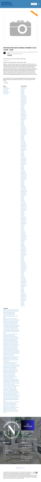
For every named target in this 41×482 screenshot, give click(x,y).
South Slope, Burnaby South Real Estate (10, 398)
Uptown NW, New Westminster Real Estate (11, 402)
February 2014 (23, 278)
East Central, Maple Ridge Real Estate (10, 348)
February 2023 (23, 142)
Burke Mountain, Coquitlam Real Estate (10, 322)
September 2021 (24, 163)
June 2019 (22, 197)
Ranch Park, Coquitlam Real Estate (9, 388)
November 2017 (23, 221)
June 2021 (22, 167)
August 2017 (23, 224)
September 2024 (24, 118)
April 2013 (22, 291)
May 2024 (22, 123)
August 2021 (23, 164)
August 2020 (23, 179)
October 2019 (23, 192)
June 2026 (22, 91)
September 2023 (24, 133)
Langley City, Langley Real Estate (9, 363)
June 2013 (22, 289)
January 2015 (23, 264)
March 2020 (23, 186)
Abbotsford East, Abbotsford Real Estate (10, 309)
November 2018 (24, 206)
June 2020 (22, 182)
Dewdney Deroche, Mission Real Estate (10, 343)
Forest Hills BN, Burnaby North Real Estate (11, 350)
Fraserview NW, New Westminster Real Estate (11, 352)
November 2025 (24, 100)
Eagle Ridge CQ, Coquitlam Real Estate (10, 345)
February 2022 (23, 158)
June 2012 (22, 301)
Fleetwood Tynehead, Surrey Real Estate (10, 349)
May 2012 (22, 303)
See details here (6, 60)
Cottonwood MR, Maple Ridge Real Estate (10, 341)
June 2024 (22, 122)
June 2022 (22, 152)
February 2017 (23, 232)
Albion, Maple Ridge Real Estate (9, 312)
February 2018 (23, 217)
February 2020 (23, 187)
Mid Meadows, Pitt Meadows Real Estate (10, 371)
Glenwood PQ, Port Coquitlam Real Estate (10, 353)
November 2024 (24, 115)
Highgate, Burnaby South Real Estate (10, 358)
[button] (34, 4)
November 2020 (24, 176)
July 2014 (22, 272)
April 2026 (22, 93)
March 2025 (23, 110)
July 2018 (22, 212)
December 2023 (23, 129)
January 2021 (23, 173)
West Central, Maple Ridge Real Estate (17, 53)
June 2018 (22, 213)
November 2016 (24, 236)
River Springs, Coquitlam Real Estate (10, 389)
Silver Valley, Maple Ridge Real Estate (10, 394)
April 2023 (22, 140)
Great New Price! (6, 88)
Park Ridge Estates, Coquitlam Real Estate (11, 381)
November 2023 (24, 131)
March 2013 (23, 292)
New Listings (5, 90)
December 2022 (23, 145)
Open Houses (5, 91)
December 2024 (24, 114)
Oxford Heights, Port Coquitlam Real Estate (11, 380)
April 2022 (22, 155)
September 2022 (24, 149)
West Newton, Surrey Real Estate (9, 406)
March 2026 (23, 95)
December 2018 (23, 205)
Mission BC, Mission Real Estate (9, 372)
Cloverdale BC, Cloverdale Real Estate (10, 336)
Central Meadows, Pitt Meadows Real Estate (11, 330)
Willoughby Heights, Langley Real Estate (10, 409)
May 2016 (22, 244)
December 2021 (23, 159)
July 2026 (22, 90)
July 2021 (22, 165)
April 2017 (22, 230)
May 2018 (22, 214)
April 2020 (22, 185)
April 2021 (22, 169)
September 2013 (24, 285)
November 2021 (23, 160)
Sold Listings (5, 93)
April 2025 (22, 109)
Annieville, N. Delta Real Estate (9, 314)
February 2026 (23, 96)
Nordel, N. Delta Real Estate (8, 377)
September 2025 (24, 102)
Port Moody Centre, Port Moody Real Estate (11, 385)
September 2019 (24, 194)
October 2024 (23, 117)
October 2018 (23, 208)
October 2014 (23, 268)
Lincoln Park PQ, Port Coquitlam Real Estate (11, 364)
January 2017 (23, 233)
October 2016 (23, 237)
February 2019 (23, 203)
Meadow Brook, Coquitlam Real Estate (10, 370)
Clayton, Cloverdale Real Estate (9, 335)
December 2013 (23, 281)
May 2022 (22, 154)
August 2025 (23, 104)
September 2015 (24, 254)
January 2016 (23, 249)
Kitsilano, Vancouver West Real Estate (10, 362)
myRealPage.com (22, 467)
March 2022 (23, 156)
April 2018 (22, 215)
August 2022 (23, 150)
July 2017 (22, 226)
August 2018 (23, 210)
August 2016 (23, 240)
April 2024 (22, 124)
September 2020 (24, 178)
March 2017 (23, 231)
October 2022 (23, 147)
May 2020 (22, 183)
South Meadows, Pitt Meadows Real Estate (11, 397)
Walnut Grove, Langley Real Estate (9, 403)
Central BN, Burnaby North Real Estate (10, 327)
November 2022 (24, 146)
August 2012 (23, 300)
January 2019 (23, 204)
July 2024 (22, 120)
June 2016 (22, 242)
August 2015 (23, 255)
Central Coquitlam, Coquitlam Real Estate (10, 329)
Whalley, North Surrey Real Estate (9, 408)
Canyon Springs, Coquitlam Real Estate (10, 323)
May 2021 (22, 168)
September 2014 (24, 269)
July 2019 (22, 196)
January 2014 (23, 280)
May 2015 (22, 259)
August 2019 (23, 195)
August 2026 (23, 88)
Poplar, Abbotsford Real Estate (9, 384)
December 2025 (23, 99)
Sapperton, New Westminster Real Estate (10, 391)
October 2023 (23, 132)
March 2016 (23, 246)
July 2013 (22, 287)
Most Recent (23, 87)
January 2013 (23, 294)
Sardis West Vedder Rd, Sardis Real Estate (11, 393)
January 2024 (23, 128)
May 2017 (22, 228)
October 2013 (23, 283)
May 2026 (22, 92)
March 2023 (23, 141)
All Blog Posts (5, 87)
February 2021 (23, 172)
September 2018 (24, 209)
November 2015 (23, 251)
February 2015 (23, 263)
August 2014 (23, 271)
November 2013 (23, 282)
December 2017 (23, 219)
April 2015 (22, 260)
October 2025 (23, 101)
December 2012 (23, 295)
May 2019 (22, 199)
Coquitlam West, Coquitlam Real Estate (10, 340)
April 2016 (22, 245)
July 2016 (22, 241)
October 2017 (23, 222)
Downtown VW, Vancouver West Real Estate (11, 344)
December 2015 (23, 250)
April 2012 (22, 304)
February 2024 (23, 127)
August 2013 (23, 286)
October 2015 (23, 253)
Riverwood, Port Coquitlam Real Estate (10, 390)
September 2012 (24, 299)
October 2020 (23, 177)
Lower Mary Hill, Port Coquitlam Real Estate (11, 366)
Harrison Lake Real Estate (8, 354)
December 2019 (23, 190)
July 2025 (22, 105)
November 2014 (24, 267)
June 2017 (22, 227)
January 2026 (23, 97)
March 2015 (23, 262)
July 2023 (22, 136)
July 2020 (22, 181)
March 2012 (23, 305)
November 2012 (23, 296)
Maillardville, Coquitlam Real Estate (9, 367)
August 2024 (23, 119)
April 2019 (22, 200)
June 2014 (22, 273)
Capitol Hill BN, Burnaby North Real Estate (11, 325)
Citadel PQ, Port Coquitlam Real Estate (10, 334)
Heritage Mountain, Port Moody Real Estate (11, 357)
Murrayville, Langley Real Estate (9, 375)
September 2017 (24, 223)
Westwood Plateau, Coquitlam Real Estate (10, 407)
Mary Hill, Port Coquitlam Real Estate (10, 368)
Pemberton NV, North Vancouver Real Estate (11, 382)
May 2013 (22, 290)
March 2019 (23, 201)
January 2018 (23, 218)
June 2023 (22, 137)
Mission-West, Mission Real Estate (9, 373)
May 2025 (22, 108)
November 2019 (24, 191)
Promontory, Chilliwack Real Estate (9, 386)
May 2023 (22, 138)
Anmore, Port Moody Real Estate (9, 313)
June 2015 (22, 258)
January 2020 (23, 188)
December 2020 (24, 174)
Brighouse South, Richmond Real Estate (10, 321)
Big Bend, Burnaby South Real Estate (10, 318)
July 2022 (22, 151)
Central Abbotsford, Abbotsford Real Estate (11, 326)
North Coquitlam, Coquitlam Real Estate (10, 379)
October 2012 (23, 298)
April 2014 (22, 276)
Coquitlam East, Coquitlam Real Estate (10, 339)
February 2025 (23, 111)
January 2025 (23, 113)
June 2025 (22, 106)
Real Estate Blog (6, 92)
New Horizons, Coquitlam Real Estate (10, 376)
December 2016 (23, 235)
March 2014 (23, 277)
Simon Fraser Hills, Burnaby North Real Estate (11, 395)
